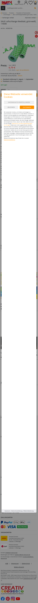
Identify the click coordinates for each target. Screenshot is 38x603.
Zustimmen (27, 107)
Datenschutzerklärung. (9, 140)
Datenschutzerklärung (16, 511)
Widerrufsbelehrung (28, 511)
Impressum (7, 511)
